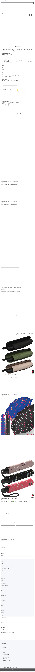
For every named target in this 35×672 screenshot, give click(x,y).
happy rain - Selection (4, 585)
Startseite (2, 549)
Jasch (2, 593)
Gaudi (2, 598)
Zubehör (2, 634)
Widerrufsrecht (5, 662)
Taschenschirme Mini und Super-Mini (7, 566)
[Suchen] (33, 3)
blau (2, 67)
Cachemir (2, 597)
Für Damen (2, 620)
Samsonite (2, 580)
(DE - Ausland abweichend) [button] (14, 80)
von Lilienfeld (3, 615)
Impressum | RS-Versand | (6, 661)
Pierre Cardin (3, 578)
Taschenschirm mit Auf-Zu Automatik (13, 102)
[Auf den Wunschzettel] (31, 15)
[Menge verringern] (2, 84)
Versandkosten (5, 649)
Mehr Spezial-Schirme (4, 627)
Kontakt (2, 551)
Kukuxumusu (3, 608)
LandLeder (2, 635)
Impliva (2, 561)
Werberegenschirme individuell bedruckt (7, 629)
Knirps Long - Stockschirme (5, 568)
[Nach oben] (0, 671)
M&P (2, 605)
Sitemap (4, 652)
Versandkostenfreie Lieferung (10, 74)
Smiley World (3, 612)
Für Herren (2, 622)
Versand (15, 667)
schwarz (3, 69)
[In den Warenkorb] (2, 12)
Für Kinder (2, 624)
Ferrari (2, 590)
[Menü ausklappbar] (3, 1)
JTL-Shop (33, 669)
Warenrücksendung (6, 654)
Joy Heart (2, 603)
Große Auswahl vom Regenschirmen (6, 658)
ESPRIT (2, 571)
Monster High (3, 610)
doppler (2, 573)
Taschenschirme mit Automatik (6, 565)
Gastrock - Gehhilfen (4, 595)
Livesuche (4, 647)
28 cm (9, 104)
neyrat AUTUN (3, 600)
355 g (9, 106)
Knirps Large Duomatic (8, 54)
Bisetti (2, 602)
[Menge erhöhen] (15, 86)
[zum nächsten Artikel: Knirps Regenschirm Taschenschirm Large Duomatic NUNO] (3, 10)
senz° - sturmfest (3, 583)
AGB (3, 650)
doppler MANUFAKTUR (4, 575)
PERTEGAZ (2, 607)
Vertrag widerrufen (5, 665)
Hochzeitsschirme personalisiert (6, 625)
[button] (27, 1)
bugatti (2, 588)
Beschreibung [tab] (14, 89)
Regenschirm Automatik (6, 645)
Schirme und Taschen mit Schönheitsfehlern (7, 632)
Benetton (2, 576)
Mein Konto (2, 553)
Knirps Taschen (3, 570)
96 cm (9, 107)
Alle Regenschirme (3, 617)
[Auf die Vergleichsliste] (29, 15)
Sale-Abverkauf (3, 630)
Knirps (9, 105)
